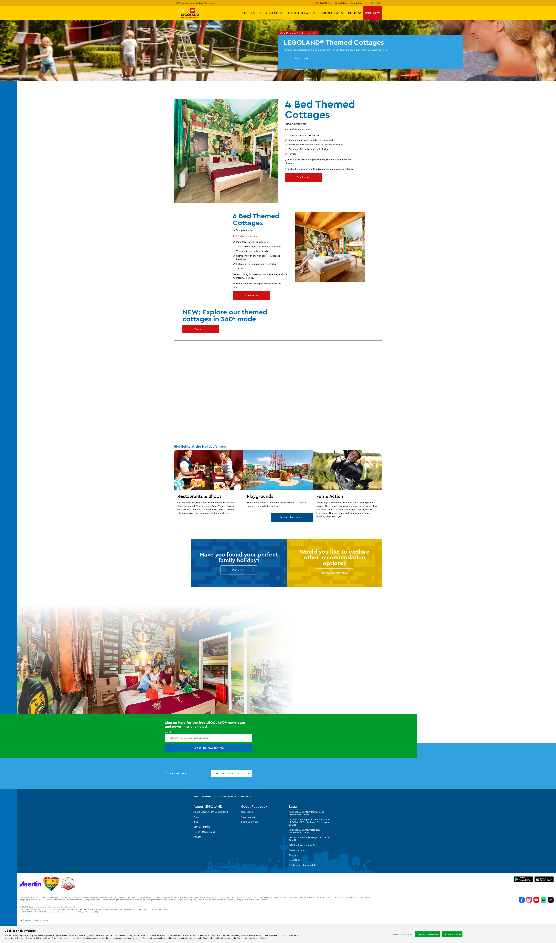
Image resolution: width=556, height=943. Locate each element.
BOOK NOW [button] (372, 13)
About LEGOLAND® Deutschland (210, 811)
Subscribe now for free (208, 748)
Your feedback (249, 816)
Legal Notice (295, 860)
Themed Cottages (244, 797)
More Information (291, 517)
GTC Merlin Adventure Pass (303, 845)
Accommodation (226, 797)
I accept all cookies (452, 934)
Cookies (293, 855)
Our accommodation (334, 573)
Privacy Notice (296, 850)
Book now (303, 177)
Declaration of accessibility (303, 864)
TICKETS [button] (247, 13)
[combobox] (231, 773)
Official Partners (201, 826)
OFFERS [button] (352, 13)
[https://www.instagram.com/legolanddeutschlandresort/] (529, 900)
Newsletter (341, 2)
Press (196, 816)
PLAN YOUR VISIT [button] (330, 13)
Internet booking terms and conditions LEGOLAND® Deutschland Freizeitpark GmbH (309, 822)
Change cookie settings (35, 920)
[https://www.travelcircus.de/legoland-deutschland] (68, 883)
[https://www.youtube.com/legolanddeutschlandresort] (536, 900)
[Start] (51, 883)
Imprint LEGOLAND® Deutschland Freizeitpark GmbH (306, 813)
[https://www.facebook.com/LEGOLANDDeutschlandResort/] (522, 900)
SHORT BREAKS (208, 797)
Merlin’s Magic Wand (204, 831)
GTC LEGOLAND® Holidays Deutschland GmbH (310, 838)
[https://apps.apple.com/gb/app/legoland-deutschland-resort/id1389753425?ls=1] (544, 879)
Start (195, 797)
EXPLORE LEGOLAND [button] (299, 13)
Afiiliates (197, 836)
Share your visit (249, 821)
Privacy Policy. (259, 938)
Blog (195, 821)
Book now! (302, 58)
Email (168, 732)
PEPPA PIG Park (324, 2)
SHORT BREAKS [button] (269, 13)
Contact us (356, 2)
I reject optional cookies (427, 934)
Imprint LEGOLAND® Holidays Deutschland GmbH (304, 831)
